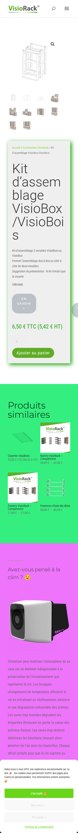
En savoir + (39, 817)
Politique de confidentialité (39, 826)
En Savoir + (24, 303)
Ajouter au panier (33, 352)
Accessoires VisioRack (35, 147)
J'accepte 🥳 (39, 793)
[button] (53, 44)
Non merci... (39, 805)
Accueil (16, 147)
